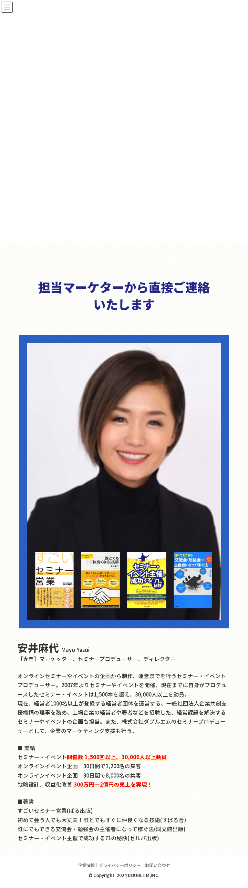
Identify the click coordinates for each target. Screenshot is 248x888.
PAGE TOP (235, 855)
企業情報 (86, 865)
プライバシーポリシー (120, 865)
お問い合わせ (157, 865)
